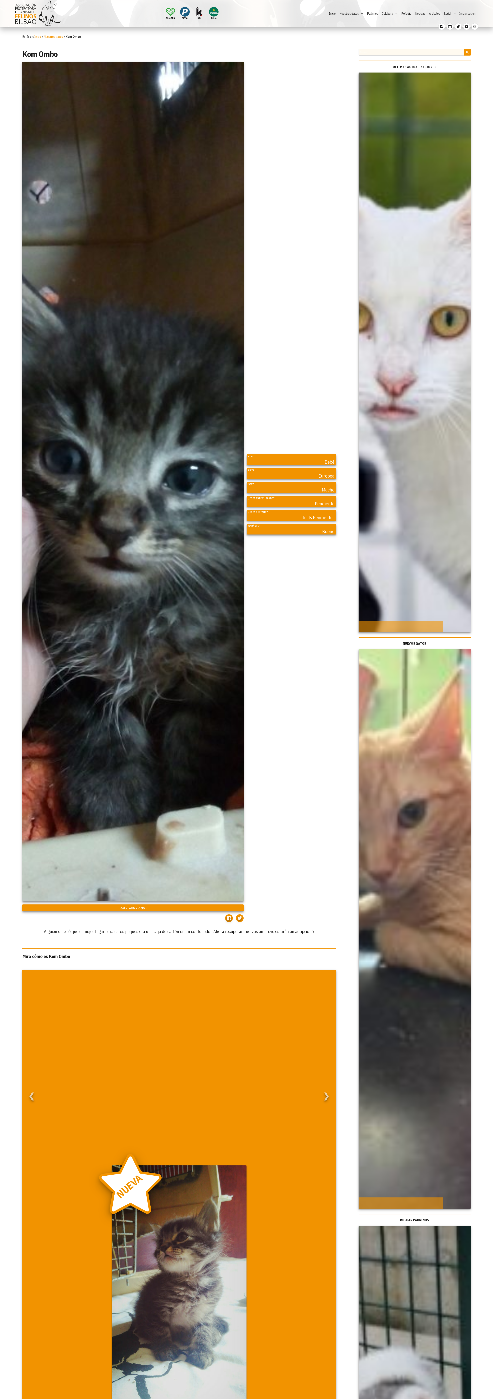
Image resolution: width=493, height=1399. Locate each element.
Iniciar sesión (467, 13)
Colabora (387, 13)
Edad (251, 456)
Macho (328, 490)
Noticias (420, 13)
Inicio (332, 13)
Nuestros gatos (349, 13)
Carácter (254, 526)
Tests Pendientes (318, 517)
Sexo (251, 484)
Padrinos (372, 13)
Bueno (328, 531)
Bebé (330, 462)
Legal (447, 13)
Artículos (434, 13)
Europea (326, 476)
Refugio (406, 13)
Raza (251, 470)
